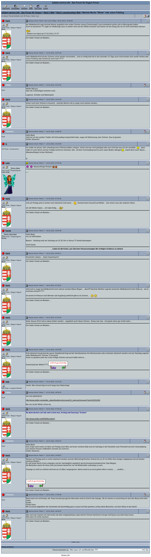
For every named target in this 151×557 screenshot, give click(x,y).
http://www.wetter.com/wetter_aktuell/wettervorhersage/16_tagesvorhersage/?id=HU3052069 (63, 400)
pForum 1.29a (65, 555)
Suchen (24, 8)
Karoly (8, 231)
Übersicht (6, 8)
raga (7, 382)
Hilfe (31, 8)
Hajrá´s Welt (49, 12)
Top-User (38, 8)
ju (6, 144)
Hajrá (7, 21)
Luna (7, 163)
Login (45, 8)
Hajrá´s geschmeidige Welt (68, 12)
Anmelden (15, 8)
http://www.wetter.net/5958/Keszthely (40, 419)
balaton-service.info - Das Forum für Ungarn (22, 12)
